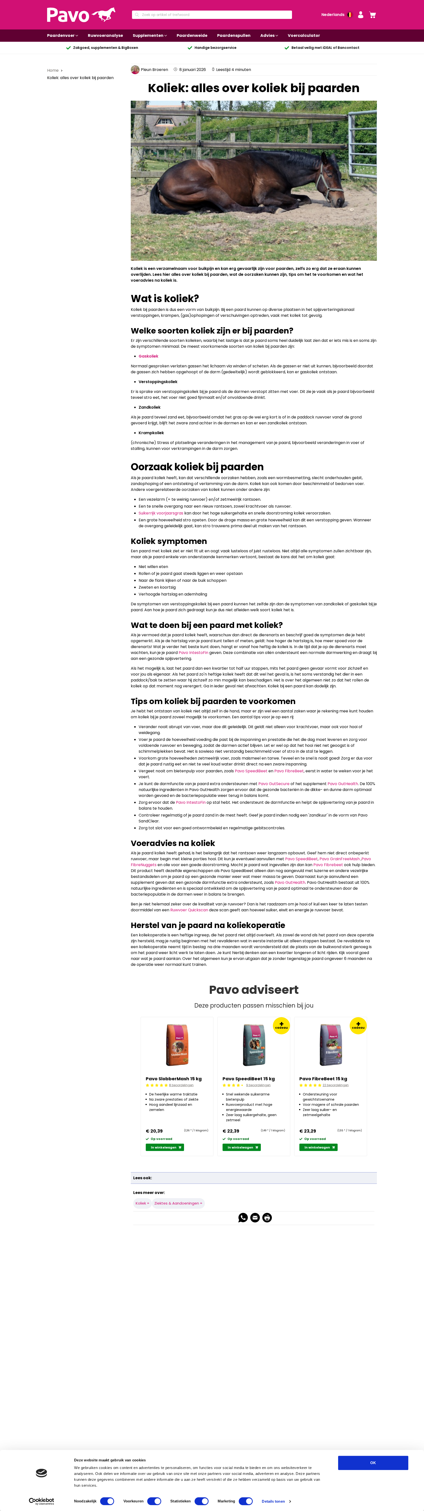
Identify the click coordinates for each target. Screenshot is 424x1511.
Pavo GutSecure (274, 784)
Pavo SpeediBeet (251, 771)
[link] (372, 14)
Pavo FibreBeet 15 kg (323, 1079)
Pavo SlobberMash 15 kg (174, 1079)
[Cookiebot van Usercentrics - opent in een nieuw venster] (41, 1501)
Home (53, 70)
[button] (360, 14)
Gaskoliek (148, 356)
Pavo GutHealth (343, 784)
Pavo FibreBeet (289, 771)
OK (373, 1463)
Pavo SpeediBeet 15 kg (249, 1079)
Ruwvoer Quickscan (189, 910)
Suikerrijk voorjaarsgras (161, 513)
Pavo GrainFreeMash (339, 859)
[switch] (154, 1501)
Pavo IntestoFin (193, 652)
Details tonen (273, 1501)
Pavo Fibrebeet (328, 865)
